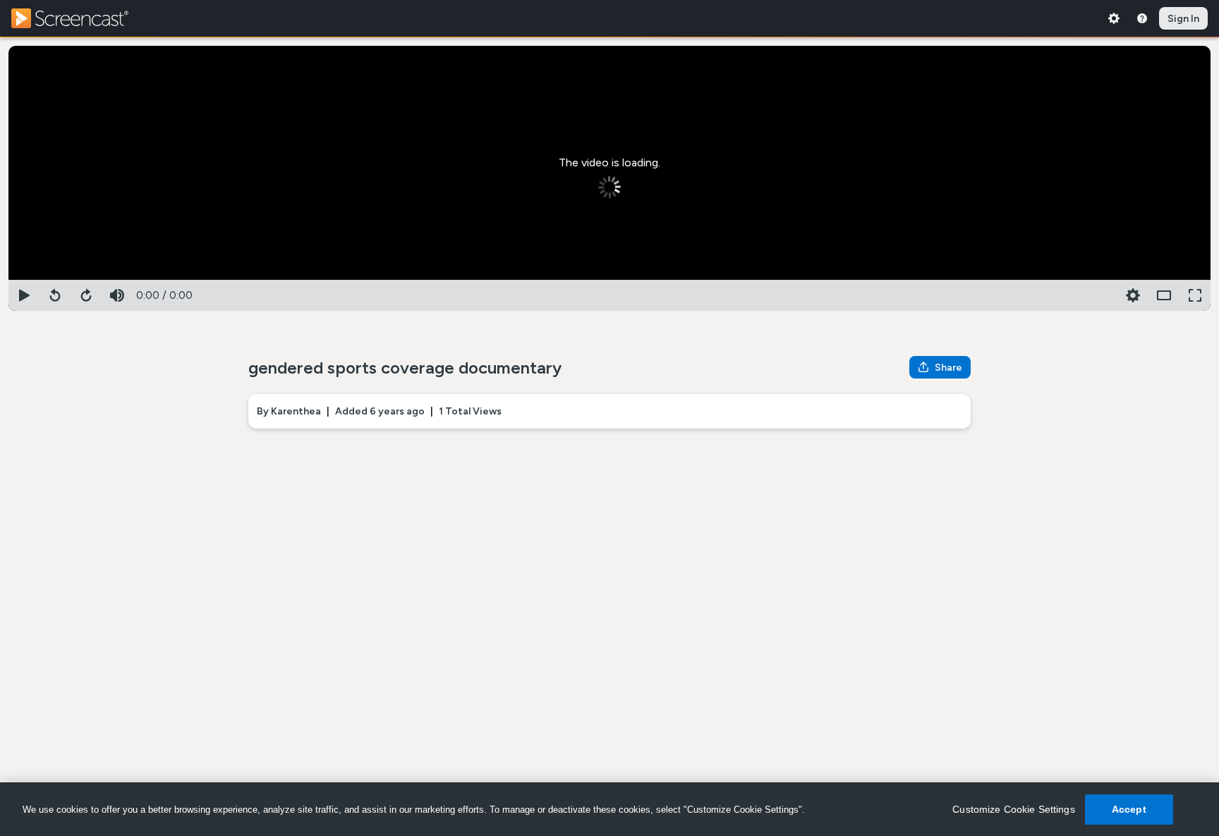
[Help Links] (1142, 18)
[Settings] (1114, 18)
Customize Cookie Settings (1013, 809)
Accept (1129, 809)
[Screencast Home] (79, 18)
